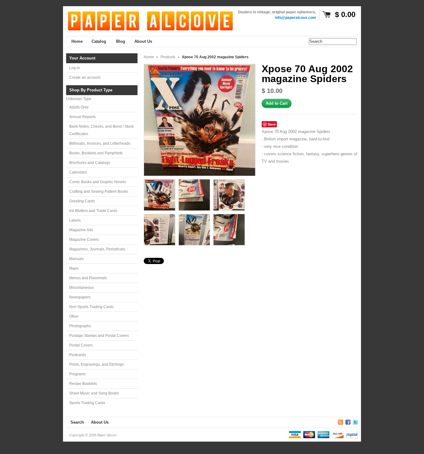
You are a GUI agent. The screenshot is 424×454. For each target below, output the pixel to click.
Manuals (76, 259)
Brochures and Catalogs (89, 163)
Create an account (84, 77)
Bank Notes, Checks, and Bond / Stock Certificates (101, 130)
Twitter (355, 421)
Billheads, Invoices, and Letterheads (99, 143)
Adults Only (78, 107)
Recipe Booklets (83, 383)
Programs (77, 374)
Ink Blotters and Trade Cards (93, 211)
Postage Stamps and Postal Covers (99, 335)
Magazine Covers (84, 239)
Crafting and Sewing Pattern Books (98, 191)
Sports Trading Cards (87, 403)
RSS (340, 421)
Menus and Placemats (88, 278)
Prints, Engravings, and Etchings (96, 364)
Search (77, 422)
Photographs (80, 326)
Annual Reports (82, 117)
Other (74, 316)
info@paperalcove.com (295, 17)
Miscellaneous (81, 287)
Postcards (77, 355)
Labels (75, 220)
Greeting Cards (82, 201)
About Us (100, 422)
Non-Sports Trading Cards (91, 307)
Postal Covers (81, 345)
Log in (74, 68)
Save (272, 124)
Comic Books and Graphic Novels (97, 182)
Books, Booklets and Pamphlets (96, 153)
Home (149, 57)
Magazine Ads (81, 230)
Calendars (78, 172)
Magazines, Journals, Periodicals (97, 249)
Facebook (347, 421)
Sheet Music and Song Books (94, 393)
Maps (74, 268)
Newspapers (80, 297)
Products (167, 57)
